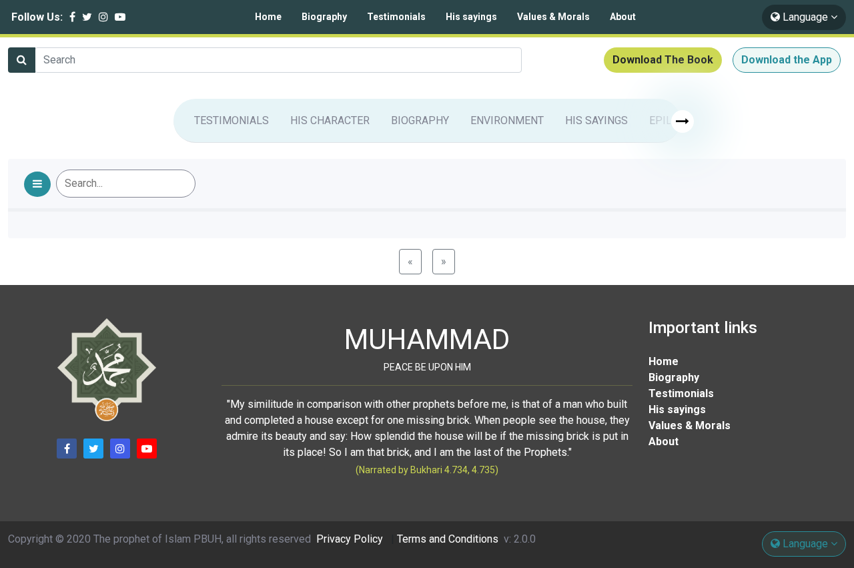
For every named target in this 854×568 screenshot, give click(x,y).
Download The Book (662, 59)
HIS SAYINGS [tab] (596, 120)
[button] (37, 184)
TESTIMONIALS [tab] (231, 120)
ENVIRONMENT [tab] (507, 120)
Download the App (786, 59)
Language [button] (805, 17)
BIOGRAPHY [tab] (420, 120)
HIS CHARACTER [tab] (330, 120)
